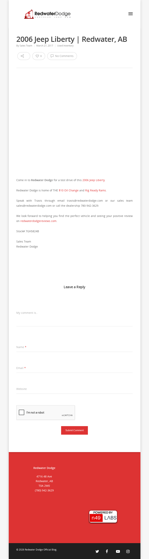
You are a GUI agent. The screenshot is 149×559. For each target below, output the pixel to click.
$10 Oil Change (69, 190)
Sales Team (26, 45)
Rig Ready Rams (95, 190)
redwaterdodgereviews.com (38, 221)
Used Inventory (65, 45)
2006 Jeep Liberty (93, 180)
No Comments (64, 56)
